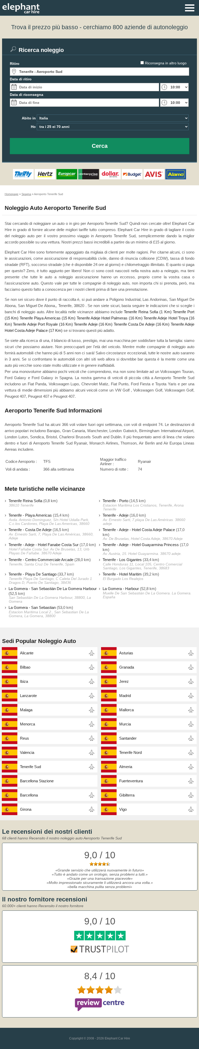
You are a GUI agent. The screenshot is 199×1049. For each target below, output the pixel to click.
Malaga (26, 710)
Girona (25, 809)
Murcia (125, 724)
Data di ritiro (21, 79)
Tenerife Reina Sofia (25, 501)
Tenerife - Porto (115, 501)
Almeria (125, 766)
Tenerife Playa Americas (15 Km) (48, 318)
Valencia (27, 752)
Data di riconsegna (26, 95)
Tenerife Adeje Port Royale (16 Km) (43, 324)
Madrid (125, 695)
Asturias (126, 653)
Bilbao (25, 667)
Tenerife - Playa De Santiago (32, 574)
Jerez (124, 681)
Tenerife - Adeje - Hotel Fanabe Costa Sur (44, 544)
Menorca (27, 724)
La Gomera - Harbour (121, 588)
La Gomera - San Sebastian (32, 607)
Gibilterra (126, 795)
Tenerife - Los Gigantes (122, 559)
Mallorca (126, 710)
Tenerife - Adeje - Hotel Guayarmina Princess (141, 544)
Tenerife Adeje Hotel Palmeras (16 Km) (110, 318)
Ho (33, 127)
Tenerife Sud (30, 766)
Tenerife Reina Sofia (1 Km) (148, 312)
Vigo (123, 809)
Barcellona (29, 795)
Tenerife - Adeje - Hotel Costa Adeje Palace (139, 529)
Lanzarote (28, 695)
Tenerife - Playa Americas (30, 515)
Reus (24, 738)
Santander (128, 738)
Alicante (26, 653)
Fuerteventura (131, 781)
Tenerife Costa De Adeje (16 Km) (142, 324)
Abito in (29, 118)
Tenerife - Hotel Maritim (122, 574)
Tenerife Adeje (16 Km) (93, 324)
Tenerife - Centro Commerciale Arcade (41, 559)
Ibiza (24, 681)
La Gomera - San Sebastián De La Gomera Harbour (53, 588)
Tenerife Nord (130, 752)
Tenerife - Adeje (116, 515)
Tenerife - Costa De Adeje (30, 529)
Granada (126, 667)
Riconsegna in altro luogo (166, 63)
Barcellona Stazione (37, 781)
